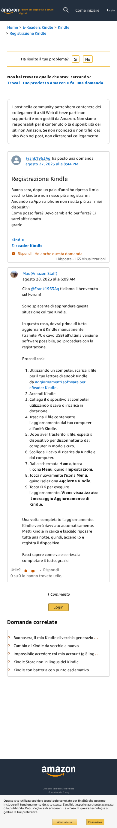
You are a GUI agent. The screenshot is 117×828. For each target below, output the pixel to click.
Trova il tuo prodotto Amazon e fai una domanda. (55, 82)
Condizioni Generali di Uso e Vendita (58, 789)
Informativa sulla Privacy (58, 792)
